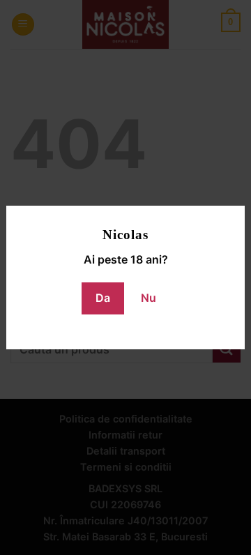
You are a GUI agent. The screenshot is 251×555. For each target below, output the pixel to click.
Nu (148, 298)
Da (103, 298)
